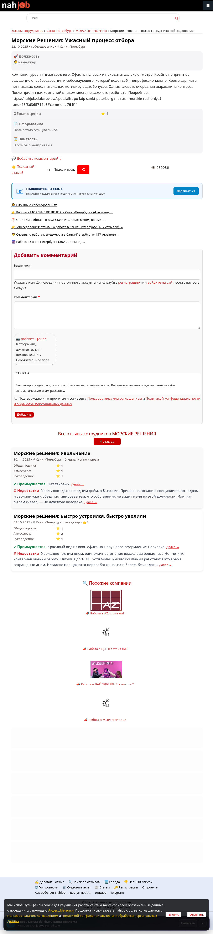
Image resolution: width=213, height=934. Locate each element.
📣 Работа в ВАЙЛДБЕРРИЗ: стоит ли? (105, 684)
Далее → (77, 484)
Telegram (117, 892)
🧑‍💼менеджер (25, 62)
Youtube (100, 892)
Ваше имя (22, 265)
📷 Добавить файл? (31, 339)
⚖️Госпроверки (46, 887)
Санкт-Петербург (59, 30)
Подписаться (186, 191)
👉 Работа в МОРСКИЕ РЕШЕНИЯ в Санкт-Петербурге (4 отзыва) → (62, 212)
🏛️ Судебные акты (76, 887)
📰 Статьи (102, 887)
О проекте (149, 887)
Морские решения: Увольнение (52, 453)
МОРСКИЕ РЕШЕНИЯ (91, 30)
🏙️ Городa (112, 882)
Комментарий (27, 297)
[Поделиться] (83, 169)
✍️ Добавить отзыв (49, 882)
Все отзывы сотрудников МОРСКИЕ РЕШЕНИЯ (107, 434)
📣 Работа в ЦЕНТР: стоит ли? (105, 649)
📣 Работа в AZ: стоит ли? (104, 613)
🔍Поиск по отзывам (84, 882)
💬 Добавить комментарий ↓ (36, 158)
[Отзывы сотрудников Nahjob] (25, 5)
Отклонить (196, 914)
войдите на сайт (160, 282)
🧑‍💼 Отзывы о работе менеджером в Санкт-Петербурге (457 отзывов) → (65, 234)
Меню (208, 5)
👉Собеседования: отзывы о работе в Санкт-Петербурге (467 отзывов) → (67, 227)
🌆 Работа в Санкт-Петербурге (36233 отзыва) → (48, 242)
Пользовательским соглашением (114, 398)
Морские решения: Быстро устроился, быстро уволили (80, 516)
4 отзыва (107, 441)
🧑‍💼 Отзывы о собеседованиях (34, 205)
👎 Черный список (138, 882)
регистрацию (129, 282)
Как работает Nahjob (50, 892)
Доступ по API (80, 892)
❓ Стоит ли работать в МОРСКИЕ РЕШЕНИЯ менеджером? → (58, 219)
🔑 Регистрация (126, 887)
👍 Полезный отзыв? (22, 169)
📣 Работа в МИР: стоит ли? (105, 720)
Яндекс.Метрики (61, 910)
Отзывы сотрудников (26, 30)
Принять (173, 914)
